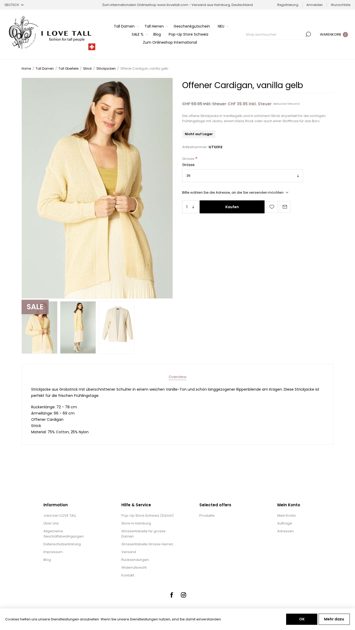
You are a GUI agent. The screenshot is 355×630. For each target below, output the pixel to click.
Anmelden (314, 5)
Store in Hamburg (136, 523)
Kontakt (127, 575)
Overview (177, 376)
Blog (47, 559)
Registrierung (287, 5)
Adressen (285, 531)
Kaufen (232, 206)
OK (302, 619)
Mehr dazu (334, 619)
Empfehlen (285, 207)
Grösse (188, 158)
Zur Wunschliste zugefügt (272, 207)
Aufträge (284, 523)
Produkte (207, 515)
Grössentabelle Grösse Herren (147, 544)
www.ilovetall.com (172, 4)
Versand (293, 104)
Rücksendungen (135, 559)
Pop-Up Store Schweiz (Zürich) (147, 515)
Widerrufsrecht (134, 567)
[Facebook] (171, 595)
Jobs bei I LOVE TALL (59, 515)
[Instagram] (183, 595)
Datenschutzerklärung (62, 544)
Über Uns (51, 523)
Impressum (53, 551)
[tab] (177, 377)
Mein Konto (286, 515)
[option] (39, 327)
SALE (35, 307)
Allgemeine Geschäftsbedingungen (63, 534)
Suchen (308, 34)
